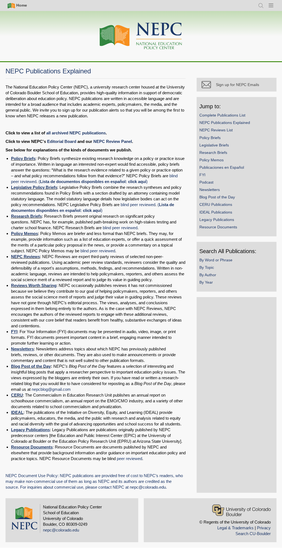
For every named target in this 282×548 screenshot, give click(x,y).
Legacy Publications (216, 219)
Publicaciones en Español (221, 167)
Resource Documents (218, 227)
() (93, 181)
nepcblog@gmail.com (51, 389)
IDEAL (17, 412)
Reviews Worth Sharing (33, 285)
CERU (17, 395)
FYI (202, 175)
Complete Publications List (222, 115)
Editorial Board (61, 141)
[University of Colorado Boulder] (241, 510)
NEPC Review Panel (112, 141)
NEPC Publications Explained (224, 122)
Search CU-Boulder (253, 533)
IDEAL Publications (215, 212)
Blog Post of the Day (31, 366)
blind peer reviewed (138, 204)
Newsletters (209, 189)
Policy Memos (24, 233)
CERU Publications (215, 204)
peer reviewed (129, 458)
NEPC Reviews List (216, 130)
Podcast (206, 182)
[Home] (141, 36)
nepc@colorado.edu (148, 487)
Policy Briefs (210, 137)
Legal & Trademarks (235, 527)
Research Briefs (213, 152)
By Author (207, 275)
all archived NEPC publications (76, 133)
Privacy (264, 527)
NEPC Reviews (25, 256)
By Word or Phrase (215, 260)
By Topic (206, 267)
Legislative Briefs (214, 145)
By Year (206, 282)
